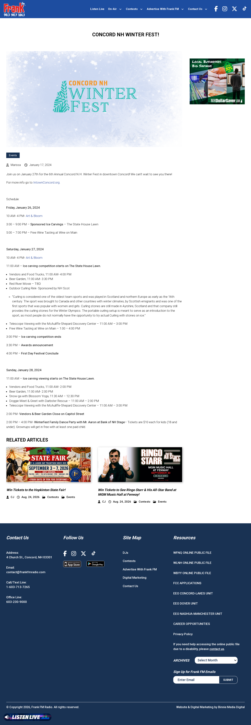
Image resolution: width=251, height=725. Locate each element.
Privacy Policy (183, 634)
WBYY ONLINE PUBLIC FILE (192, 573)
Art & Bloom (34, 216)
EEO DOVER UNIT (185, 603)
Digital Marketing (134, 577)
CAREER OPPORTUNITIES (191, 624)
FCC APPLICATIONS (187, 583)
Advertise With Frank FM (163, 9)
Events (13, 155)
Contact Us (195, 9)
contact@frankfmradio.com (25, 572)
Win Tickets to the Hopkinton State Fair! (35, 490)
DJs (125, 552)
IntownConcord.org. (46, 182)
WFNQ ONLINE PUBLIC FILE (192, 552)
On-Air (112, 9)
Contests (132, 9)
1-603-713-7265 (18, 587)
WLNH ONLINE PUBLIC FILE (192, 563)
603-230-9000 (16, 602)
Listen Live (97, 9)
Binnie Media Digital (231, 707)
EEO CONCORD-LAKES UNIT (193, 593)
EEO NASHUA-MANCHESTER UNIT (197, 614)
